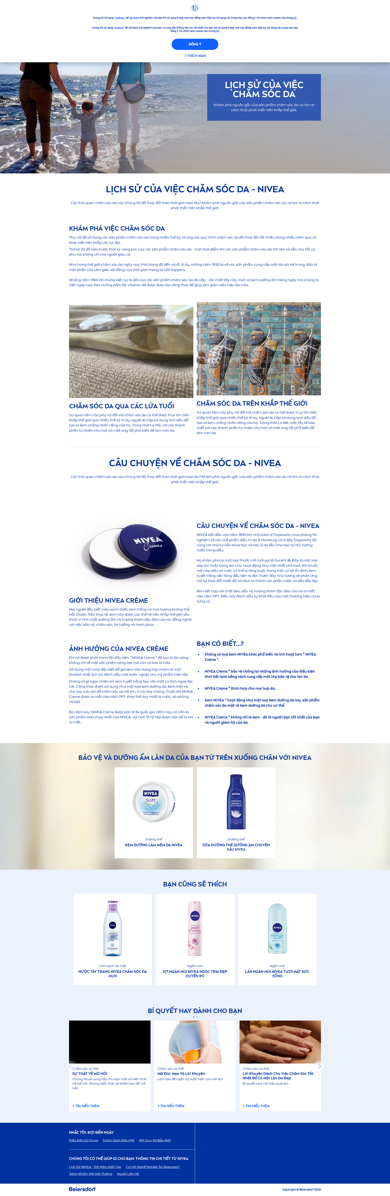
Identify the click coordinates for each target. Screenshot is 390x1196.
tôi (294, 17)
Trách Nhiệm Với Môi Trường (90, 1174)
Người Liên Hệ (128, 1174)
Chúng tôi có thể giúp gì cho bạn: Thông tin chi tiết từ (128, 1159)
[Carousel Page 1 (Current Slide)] (193, 1016)
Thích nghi (196, 56)
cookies (119, 27)
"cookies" (119, 17)
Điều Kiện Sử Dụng (83, 1140)
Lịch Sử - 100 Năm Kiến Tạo (95, 1167)
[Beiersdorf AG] (82, 1190)
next (319, 1066)
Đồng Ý (195, 44)
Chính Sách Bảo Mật (118, 1140)
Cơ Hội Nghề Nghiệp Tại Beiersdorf (153, 1167)
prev (70, 1066)
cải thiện (134, 17)
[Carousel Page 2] (196, 1016)
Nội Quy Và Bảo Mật (155, 1140)
